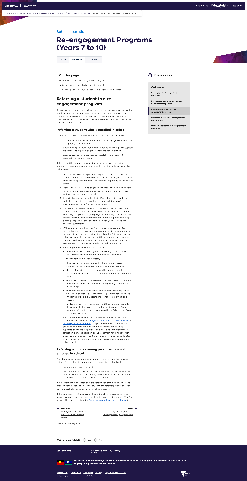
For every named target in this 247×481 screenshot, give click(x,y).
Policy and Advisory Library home (105, 452)
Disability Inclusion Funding (77, 323)
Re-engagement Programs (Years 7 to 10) (60, 13)
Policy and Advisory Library (25, 13)
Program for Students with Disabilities (109, 320)
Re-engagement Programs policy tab (108, 400)
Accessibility (62, 472)
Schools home (64, 451)
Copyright (88, 472)
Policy (63, 59)
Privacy (98, 472)
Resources (93, 59)
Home (7, 13)
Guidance (85, 13)
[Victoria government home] (185, 474)
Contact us (76, 472)
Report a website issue (115, 472)
